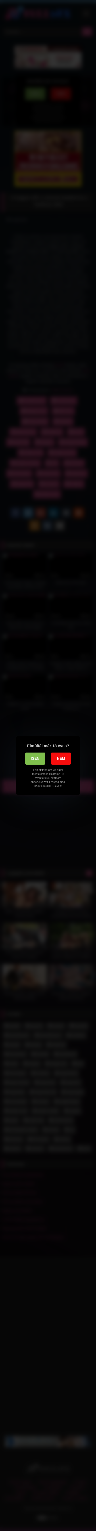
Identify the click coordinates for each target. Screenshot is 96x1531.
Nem (61, 758)
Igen (35, 758)
